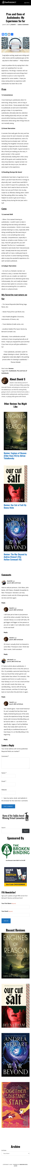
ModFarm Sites (24, 1164)
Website (4, 790)
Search (3, 827)
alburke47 (10, 659)
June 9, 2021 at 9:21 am (14, 661)
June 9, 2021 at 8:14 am (14, 583)
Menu (27, 2)
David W (9, 581)
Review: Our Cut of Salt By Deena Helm (15, 506)
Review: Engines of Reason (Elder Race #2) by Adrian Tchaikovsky (15, 456)
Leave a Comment (23, 24)
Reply (3, 603)
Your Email (7, 911)
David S (11, 608)
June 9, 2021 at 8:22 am (16, 610)
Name (4, 773)
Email (4, 781)
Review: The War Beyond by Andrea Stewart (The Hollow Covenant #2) (15, 557)
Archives (4, 1150)
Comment (5, 756)
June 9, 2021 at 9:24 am (16, 704)
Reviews (11, 368)
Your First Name (9, 903)
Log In (15, 1165)
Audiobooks (12, 371)
